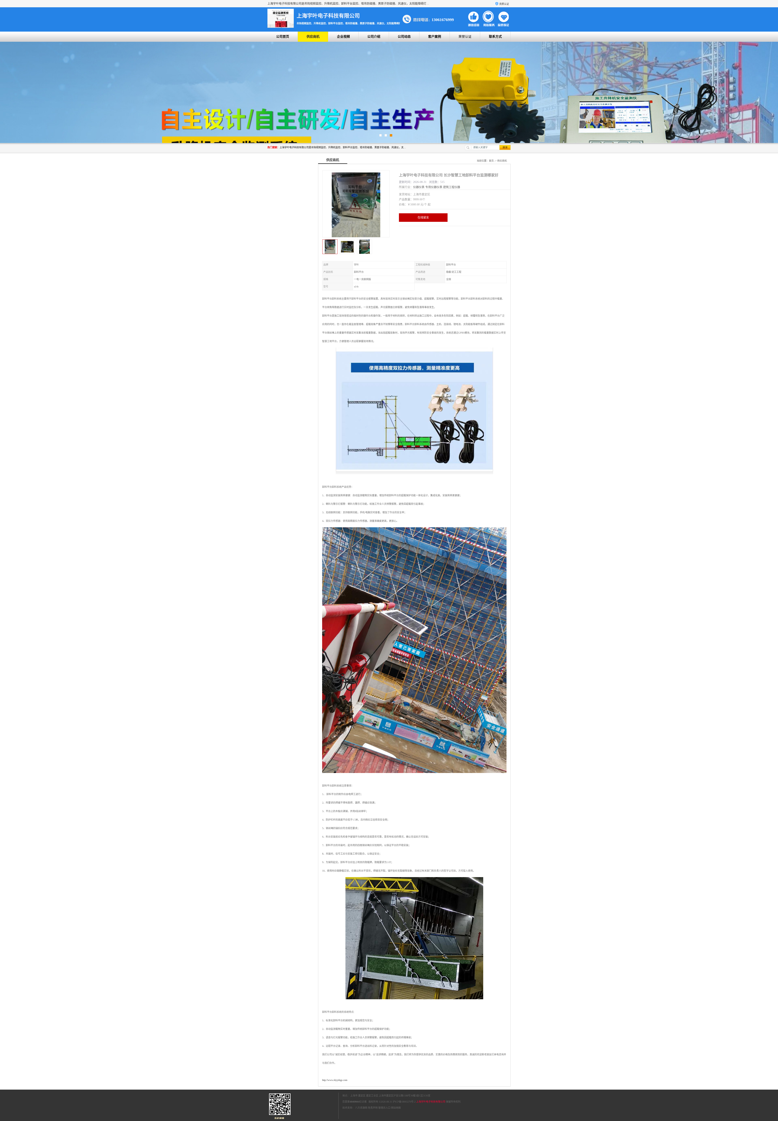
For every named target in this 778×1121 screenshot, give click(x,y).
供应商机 (313, 36)
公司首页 (282, 36)
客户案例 (434, 36)
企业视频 (343, 36)
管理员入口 (384, 1107)
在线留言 (423, 217)
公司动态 (404, 36)
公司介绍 (373, 36)
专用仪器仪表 (433, 187)
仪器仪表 (418, 187)
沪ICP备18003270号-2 (404, 1101)
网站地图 (396, 1107)
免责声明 (373, 1107)
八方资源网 (361, 1107)
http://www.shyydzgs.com (334, 1080)
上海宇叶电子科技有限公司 (430, 1101)
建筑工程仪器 (451, 187)
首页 (491, 160)
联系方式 (495, 36)
